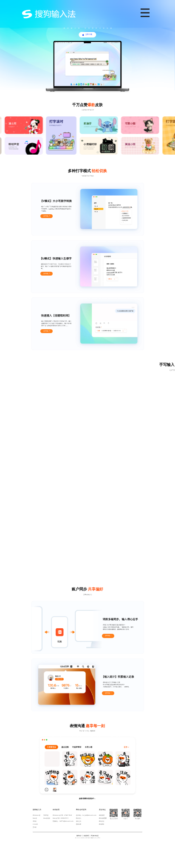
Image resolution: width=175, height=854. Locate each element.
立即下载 (88, 34)
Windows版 (36, 815)
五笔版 (35, 827)
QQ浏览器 (101, 815)
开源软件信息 (95, 836)
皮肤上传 (78, 821)
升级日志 (45, 815)
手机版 (35, 821)
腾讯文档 (101, 821)
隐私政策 (86, 836)
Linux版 (35, 824)
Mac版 (35, 818)
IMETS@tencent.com (66, 821)
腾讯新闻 (101, 824)
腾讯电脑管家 (103, 818)
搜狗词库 (78, 824)
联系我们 (78, 818)
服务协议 (79, 836)
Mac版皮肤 (46, 818)
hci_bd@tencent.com (89, 815)
